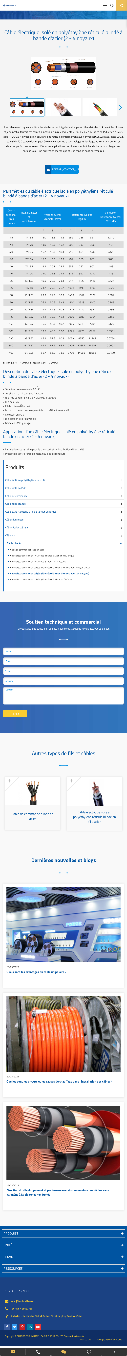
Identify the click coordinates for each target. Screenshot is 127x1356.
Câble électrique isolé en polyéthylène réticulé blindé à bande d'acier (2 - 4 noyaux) (49, 573)
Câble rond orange (15, 504)
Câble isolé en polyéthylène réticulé (25, 480)
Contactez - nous (17, 1291)
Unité (7, 1245)
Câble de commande (16, 496)
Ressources (13, 1268)
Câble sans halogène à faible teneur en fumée (30, 512)
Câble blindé (14, 543)
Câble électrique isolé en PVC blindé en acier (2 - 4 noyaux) (38, 561)
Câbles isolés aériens (16, 527)
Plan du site (85, 1339)
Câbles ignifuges (14, 519)
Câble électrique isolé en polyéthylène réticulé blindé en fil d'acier (41, 579)
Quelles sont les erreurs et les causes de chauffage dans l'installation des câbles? (59, 1081)
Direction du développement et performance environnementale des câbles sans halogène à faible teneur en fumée (57, 1192)
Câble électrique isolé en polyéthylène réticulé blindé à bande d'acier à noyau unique (50, 567)
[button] (120, 107)
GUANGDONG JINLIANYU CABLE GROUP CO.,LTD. (40, 1336)
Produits (14, 467)
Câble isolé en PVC (15, 488)
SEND (15, 714)
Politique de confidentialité (109, 1339)
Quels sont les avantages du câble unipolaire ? (36, 972)
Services (10, 1256)
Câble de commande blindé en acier (27, 549)
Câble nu (10, 535)
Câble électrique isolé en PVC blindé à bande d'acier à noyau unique (42, 555)
